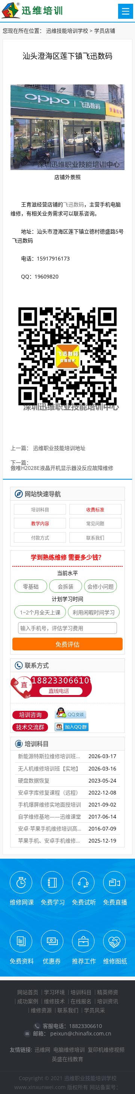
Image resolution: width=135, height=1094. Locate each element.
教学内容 (40, 524)
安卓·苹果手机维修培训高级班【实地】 (50, 828)
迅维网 (42, 1049)
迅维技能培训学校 (67, 30)
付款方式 (40, 538)
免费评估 (68, 644)
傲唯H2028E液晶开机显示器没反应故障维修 (61, 468)
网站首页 (27, 992)
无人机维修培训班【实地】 (49, 768)
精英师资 (107, 992)
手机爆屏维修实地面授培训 (49, 804)
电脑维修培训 (69, 1049)
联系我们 (95, 538)
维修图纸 (115, 961)
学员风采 (94, 1010)
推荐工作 (84, 961)
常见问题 (95, 524)
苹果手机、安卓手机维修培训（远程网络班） (50, 840)
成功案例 (27, 1001)
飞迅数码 (73, 204)
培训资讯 (107, 1001)
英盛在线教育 (67, 1058)
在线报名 (81, 1001)
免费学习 (53, 902)
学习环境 (54, 992)
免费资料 (22, 961)
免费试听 (84, 902)
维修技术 (54, 1001)
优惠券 (52, 961)
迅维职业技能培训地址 (59, 448)
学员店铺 (104, 30)
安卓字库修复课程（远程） (49, 792)
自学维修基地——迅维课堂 (49, 816)
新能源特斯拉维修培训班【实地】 (50, 756)
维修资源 (41, 1010)
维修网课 (22, 902)
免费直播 (115, 902)
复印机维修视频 (106, 1049)
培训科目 (40, 510)
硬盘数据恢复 (34, 780)
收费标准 (95, 510)
